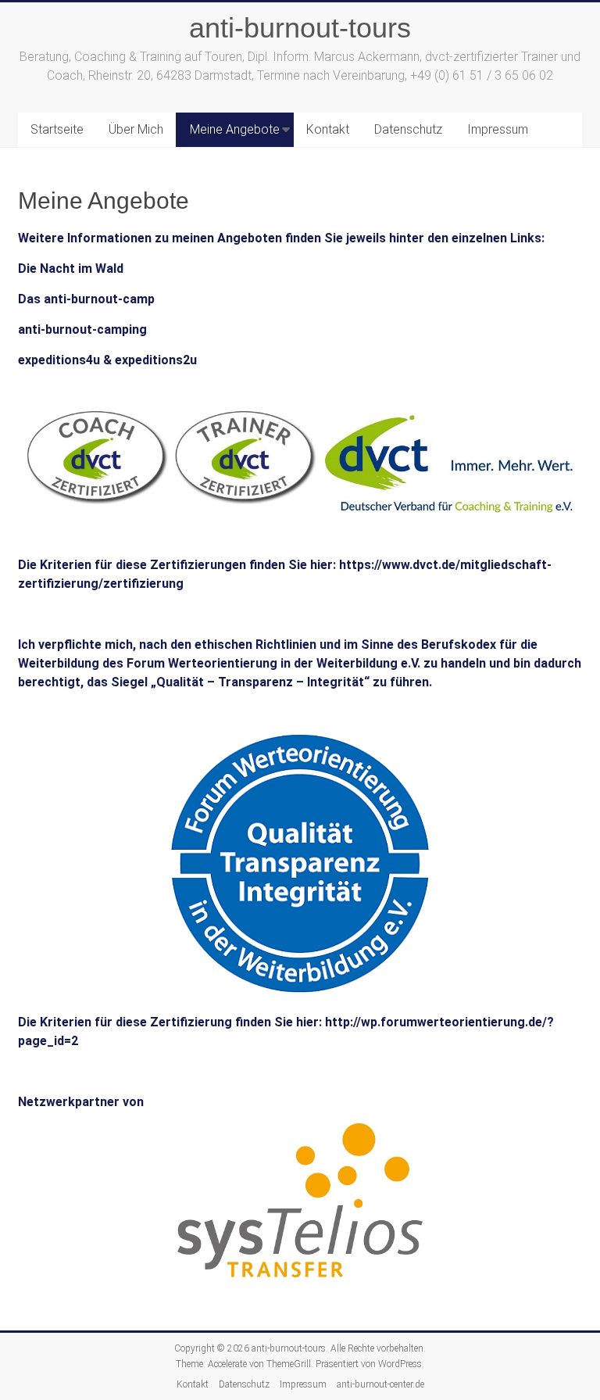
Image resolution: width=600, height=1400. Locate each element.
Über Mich (136, 129)
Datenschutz (408, 129)
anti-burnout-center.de (380, 1384)
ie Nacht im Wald (75, 268)
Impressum (497, 129)
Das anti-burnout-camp (86, 299)
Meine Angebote (235, 129)
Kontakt (327, 129)
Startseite (57, 129)
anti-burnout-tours (300, 28)
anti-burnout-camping (82, 329)
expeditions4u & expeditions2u (107, 360)
